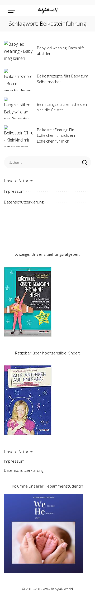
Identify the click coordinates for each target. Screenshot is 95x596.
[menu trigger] (13, 10)
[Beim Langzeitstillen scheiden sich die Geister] (18, 108)
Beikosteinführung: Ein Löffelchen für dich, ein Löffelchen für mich (56, 135)
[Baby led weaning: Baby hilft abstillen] (18, 51)
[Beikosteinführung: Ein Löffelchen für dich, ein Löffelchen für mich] (18, 136)
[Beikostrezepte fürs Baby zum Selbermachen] (18, 80)
